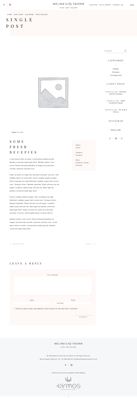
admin (78, 148)
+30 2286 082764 (66, 359)
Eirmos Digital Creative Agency (74, 373)
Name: (32, 300)
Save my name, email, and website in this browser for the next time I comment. (47, 308)
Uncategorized (116, 75)
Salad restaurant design (117, 102)
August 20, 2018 (17, 132)
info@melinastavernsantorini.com (85, 359)
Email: (73, 300)
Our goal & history (120, 111)
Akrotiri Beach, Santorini (48, 359)
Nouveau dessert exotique (117, 93)
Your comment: (52, 275)
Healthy (116, 69)
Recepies (79, 155)
